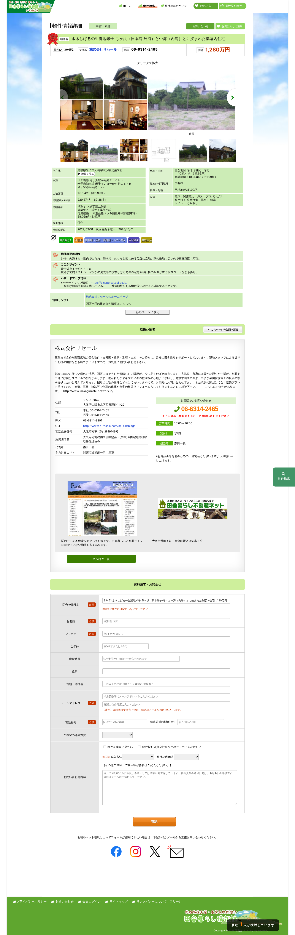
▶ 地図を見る (86, 173)
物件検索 (149, 6)
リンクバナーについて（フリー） (159, 901)
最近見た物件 (233, 6)
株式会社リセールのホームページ (107, 296)
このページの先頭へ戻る (223, 329)
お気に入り (207, 6)
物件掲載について (176, 6)
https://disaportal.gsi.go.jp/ (109, 282)
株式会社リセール (103, 49)
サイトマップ (118, 901)
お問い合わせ (200, 26)
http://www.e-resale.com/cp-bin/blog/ (109, 425)
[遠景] (191, 129)
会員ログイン (91, 901)
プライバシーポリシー (31, 901)
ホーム (127, 6)
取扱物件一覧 (101, 559)
